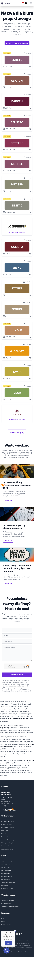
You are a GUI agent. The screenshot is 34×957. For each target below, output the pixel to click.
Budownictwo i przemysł (7, 827)
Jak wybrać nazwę (6, 864)
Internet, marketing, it (7, 843)
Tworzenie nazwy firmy (7, 900)
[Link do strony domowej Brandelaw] (17, 934)
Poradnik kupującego (7, 861)
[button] (6, 950)
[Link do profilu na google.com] (22, 951)
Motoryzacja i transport (7, 846)
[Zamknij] (15, 931)
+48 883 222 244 (8, 804)
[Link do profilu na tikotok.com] (12, 951)
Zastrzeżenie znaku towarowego (10, 906)
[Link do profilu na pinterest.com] (26, 951)
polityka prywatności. (24, 691)
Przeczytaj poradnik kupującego (17, 43)
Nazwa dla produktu (6, 876)
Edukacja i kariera (6, 833)
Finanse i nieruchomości (7, 836)
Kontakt (3, 921)
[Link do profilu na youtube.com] (19, 951)
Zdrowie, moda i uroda (7, 849)
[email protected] (25, 614)
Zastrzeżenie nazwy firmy (8, 882)
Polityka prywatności (23, 940)
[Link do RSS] (29, 951)
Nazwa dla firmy (5, 873)
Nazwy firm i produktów (7, 821)
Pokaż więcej (17, 432)
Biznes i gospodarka (6, 824)
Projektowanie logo (6, 903)
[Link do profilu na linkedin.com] (15, 951)
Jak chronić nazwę (6, 870)
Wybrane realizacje (6, 924)
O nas (3, 918)
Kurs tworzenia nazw (7, 888)
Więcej (7, 500)
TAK (8, 943)
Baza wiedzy (4, 885)
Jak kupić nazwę (5, 867)
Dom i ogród (4, 830)
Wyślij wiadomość (17, 674)
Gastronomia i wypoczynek (8, 840)
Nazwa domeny (5, 879)
